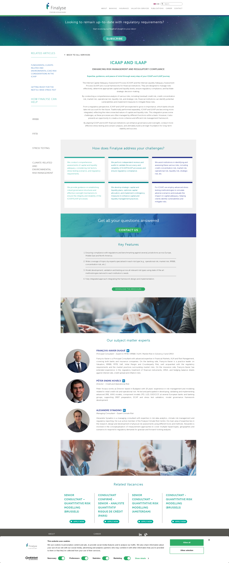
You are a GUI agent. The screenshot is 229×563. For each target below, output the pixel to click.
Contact (178, 8)
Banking (113, 8)
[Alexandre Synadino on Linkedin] (124, 410)
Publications (157, 8)
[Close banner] (209, 540)
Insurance (124, 8)
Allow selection (186, 550)
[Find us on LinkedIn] (140, 535)
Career (169, 8)
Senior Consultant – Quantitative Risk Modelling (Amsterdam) (145, 503)
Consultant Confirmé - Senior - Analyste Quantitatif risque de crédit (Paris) (111, 505)
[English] (155, 4)
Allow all (186, 542)
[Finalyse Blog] (145, 535)
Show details (140, 558)
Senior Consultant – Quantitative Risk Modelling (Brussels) (77, 503)
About (104, 8)
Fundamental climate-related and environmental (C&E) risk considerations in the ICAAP (44, 71)
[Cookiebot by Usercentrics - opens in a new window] (31, 558)
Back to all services (78, 55)
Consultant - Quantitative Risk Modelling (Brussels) (179, 501)
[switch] (84, 558)
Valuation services (140, 8)
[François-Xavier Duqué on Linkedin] (128, 350)
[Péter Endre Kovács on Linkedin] (123, 380)
